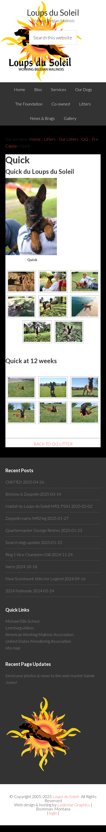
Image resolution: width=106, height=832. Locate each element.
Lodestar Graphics (73, 804)
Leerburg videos (19, 627)
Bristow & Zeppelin (22, 493)
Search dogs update (22, 542)
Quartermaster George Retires (32, 530)
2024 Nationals (18, 590)
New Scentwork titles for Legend (34, 578)
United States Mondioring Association (38, 641)
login (53, 812)
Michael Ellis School (22, 621)
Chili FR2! (13, 481)
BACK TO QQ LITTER (53, 443)
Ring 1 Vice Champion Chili (28, 554)
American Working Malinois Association (39, 634)
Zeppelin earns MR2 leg (26, 518)
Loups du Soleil (53, 12)
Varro (10, 566)
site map (12, 647)
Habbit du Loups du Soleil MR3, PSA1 (37, 506)
